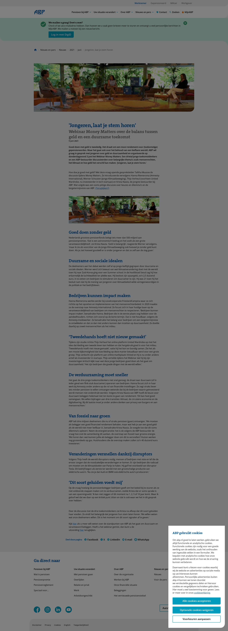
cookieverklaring (202, 592)
